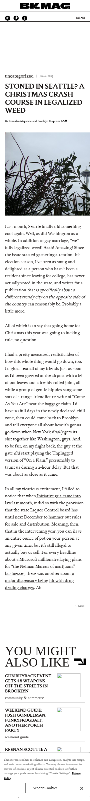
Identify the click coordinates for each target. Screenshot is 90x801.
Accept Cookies (44, 788)
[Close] (81, 788)
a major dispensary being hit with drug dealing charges (39, 580)
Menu (80, 17)
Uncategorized (19, 75)
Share (80, 606)
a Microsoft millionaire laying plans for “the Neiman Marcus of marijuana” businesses (43, 566)
